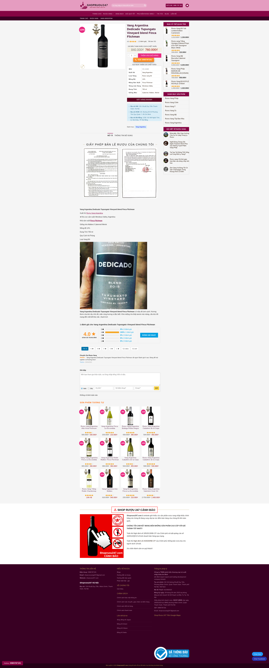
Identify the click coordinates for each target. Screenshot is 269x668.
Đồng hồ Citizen (122, 628)
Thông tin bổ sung (124, 135)
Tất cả (85, 349)
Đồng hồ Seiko (122, 632)
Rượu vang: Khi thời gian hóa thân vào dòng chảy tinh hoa (179, 161)
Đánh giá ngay (149, 335)
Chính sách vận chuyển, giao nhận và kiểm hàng (133, 602)
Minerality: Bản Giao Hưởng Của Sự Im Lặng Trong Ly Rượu (179, 135)
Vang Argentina (106, 18)
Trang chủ (96, 14)
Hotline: (12, 663)
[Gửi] (145, 5)
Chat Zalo (257, 654)
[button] (187, 5)
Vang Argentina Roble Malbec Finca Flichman (110, 459)
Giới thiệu (120, 589)
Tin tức (160, 14)
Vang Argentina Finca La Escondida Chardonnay (109, 427)
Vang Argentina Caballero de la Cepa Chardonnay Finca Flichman (130, 459)
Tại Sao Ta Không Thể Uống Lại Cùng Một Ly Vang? (179, 153)
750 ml (144, 89)
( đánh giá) (142, 41)
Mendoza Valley (147, 86)
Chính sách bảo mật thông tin (127, 597)
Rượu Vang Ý (170, 106)
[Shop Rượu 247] (94, 5)
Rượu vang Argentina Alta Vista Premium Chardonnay (89, 427)
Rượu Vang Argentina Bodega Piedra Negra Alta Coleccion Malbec (130, 427)
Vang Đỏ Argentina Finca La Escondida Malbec (130, 490)
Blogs (119, 572)
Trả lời (82, 362)
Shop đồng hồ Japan (124, 620)
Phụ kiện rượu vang (145, 14)
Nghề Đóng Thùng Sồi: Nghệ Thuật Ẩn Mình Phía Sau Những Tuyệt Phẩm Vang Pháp (179, 144)
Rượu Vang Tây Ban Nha (174, 119)
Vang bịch (119, 14)
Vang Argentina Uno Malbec (109, 490)
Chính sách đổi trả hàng (125, 606)
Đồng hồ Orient (122, 624)
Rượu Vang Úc (170, 110)
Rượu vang (107, 14)
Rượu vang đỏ (147, 76)
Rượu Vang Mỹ (171, 115)
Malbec (151, 92)
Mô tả (110, 135)
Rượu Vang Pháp (171, 98)
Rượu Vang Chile (171, 102)
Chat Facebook (259, 659)
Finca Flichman (147, 82)
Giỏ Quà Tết (130, 14)
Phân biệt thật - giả (123, 581)
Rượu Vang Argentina (173, 123)
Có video (126, 349)
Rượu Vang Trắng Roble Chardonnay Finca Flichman (89, 490)
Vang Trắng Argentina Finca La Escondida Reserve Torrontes (89, 459)
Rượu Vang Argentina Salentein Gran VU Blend (151, 490)
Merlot (157, 92)
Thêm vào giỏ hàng (150, 55)
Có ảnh (134, 349)
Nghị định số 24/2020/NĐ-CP (145, 541)
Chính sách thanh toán (124, 610)
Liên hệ (174, 14)
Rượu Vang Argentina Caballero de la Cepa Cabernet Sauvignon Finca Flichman (151, 427)
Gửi (156, 388)
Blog (167, 14)
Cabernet (145, 92)
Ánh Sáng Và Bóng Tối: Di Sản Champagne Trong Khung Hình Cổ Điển (179, 169)
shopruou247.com (92, 578)
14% (143, 79)
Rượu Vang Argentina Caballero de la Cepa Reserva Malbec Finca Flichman (151, 459)
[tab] (110, 135)
